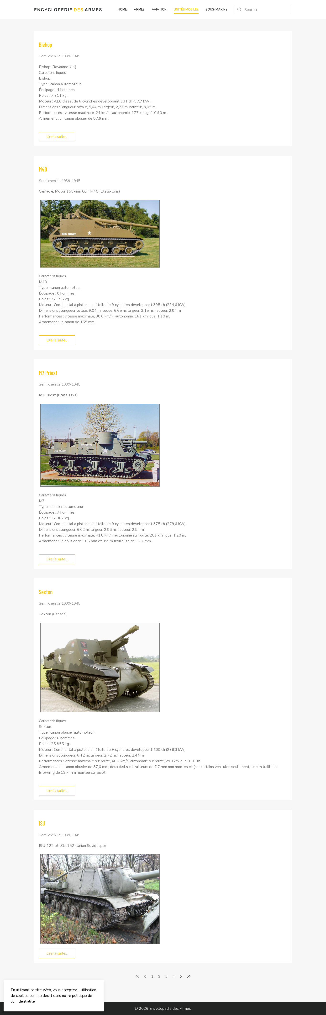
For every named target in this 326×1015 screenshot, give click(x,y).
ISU (42, 823)
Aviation (159, 9)
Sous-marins (216, 9)
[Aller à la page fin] (188, 976)
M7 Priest (48, 372)
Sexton (46, 591)
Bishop (45, 44)
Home (122, 9)
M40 (43, 169)
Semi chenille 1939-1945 (59, 56)
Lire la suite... (57, 136)
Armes (139, 9)
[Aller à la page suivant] (180, 976)
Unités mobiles (186, 9)
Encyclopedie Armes (68, 9)
